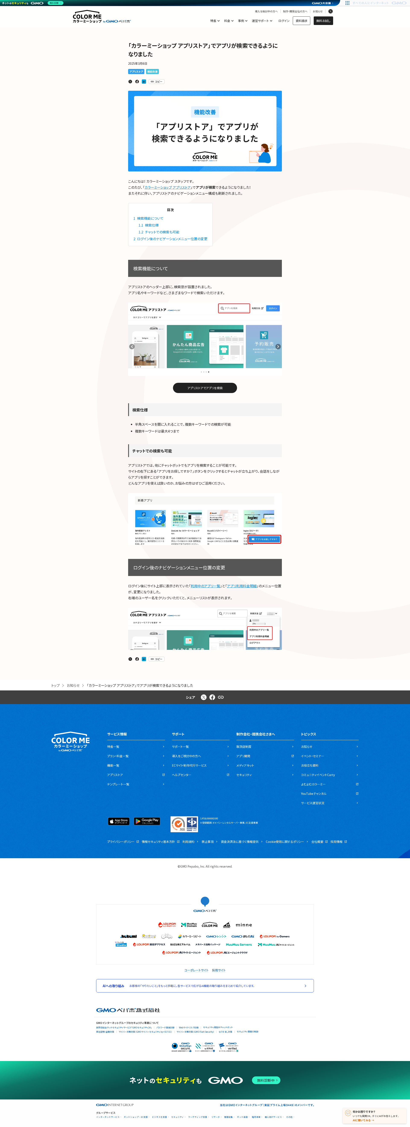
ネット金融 (242, 1117)
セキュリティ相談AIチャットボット (218, 1027)
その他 (289, 1117)
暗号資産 (256, 1117)
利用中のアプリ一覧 (205, 585)
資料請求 (302, 21)
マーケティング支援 (197, 1117)
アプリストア (136, 71)
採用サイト (219, 970)
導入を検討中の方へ (266, 11)
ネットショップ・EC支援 (136, 1117)
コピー (159, 81)
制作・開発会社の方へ (295, 11)
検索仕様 (149, 225)
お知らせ (318, 11)
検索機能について (148, 218)
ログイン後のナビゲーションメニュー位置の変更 (170, 238)
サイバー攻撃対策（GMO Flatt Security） (195, 1031)
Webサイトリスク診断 (189, 1027)
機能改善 (152, 71)
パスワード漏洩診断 (165, 1027)
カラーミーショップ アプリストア (168, 187)
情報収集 (228, 1117)
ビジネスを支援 (159, 1117)
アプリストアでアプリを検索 (205, 388)
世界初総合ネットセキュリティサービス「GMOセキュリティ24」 (124, 1027)
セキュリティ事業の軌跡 (247, 1031)
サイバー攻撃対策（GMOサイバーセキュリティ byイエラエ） (145, 1031)
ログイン (283, 21)
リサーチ (215, 1117)
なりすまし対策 (225, 1031)
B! (144, 81)
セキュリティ (177, 1117)
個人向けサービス (273, 1117)
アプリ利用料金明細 (242, 585)
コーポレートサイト (196, 970)
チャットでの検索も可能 (159, 231)
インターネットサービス (108, 1117)
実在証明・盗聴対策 (105, 1031)
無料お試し (323, 21)
